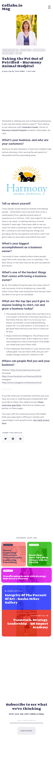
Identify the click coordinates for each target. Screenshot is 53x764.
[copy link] (20, 439)
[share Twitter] (5, 439)
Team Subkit (19, 71)
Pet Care (18, 53)
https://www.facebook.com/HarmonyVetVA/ (22, 376)
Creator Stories (25, 50)
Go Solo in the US (39, 50)
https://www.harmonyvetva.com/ (25, 370)
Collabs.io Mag (12, 7)
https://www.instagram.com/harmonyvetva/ (22, 382)
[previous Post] (26, 623)
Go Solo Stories (8, 53)
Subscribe (26, 731)
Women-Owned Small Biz (10, 50)
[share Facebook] (13, 439)
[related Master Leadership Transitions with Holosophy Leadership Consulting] (13, 554)
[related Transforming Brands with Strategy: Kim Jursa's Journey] (26, 575)
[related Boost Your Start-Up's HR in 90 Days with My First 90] (39, 554)
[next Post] (26, 597)
